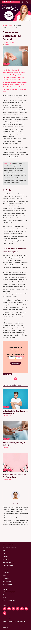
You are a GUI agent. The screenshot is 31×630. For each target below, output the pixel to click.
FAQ (4, 553)
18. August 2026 (7, 447)
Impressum (5, 556)
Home (5, 25)
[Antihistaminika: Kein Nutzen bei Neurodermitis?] (15, 408)
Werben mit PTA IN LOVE (9, 600)
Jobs (4, 550)
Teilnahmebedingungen (9, 591)
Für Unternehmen (7, 594)
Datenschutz (6, 559)
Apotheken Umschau (12, 1)
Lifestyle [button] (8, 470)
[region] (15, 12)
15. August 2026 (7, 479)
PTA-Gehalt (6, 578)
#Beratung (7, 374)
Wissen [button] (6, 438)
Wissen (10, 25)
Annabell (7, 44)
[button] (15, 12)
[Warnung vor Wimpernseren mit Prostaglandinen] (15, 471)
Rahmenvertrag (7, 581)
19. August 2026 (7, 415)
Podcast (5, 575)
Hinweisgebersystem (8, 562)
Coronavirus (6, 572)
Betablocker (7, 163)
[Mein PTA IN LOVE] (22, 2)
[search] (27, 2)
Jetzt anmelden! (15, 363)
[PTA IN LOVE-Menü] (15, 6)
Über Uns (5, 597)
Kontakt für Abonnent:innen (9, 547)
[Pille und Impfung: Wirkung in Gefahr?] (15, 440)
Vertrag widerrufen (8, 565)
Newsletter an (20, 356)
